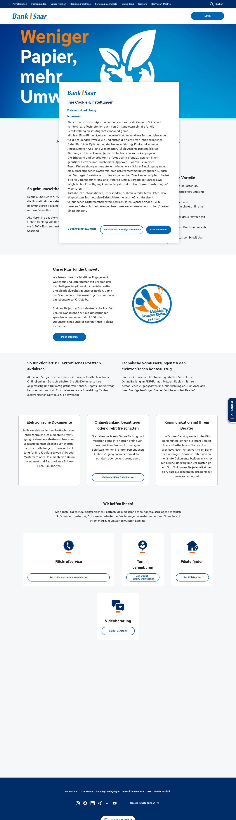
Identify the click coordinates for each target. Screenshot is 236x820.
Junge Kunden (58, 4)
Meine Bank (128, 4)
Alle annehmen (158, 229)
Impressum (71, 791)
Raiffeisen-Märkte (161, 4)
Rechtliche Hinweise (133, 791)
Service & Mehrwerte (106, 4)
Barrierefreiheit (162, 791)
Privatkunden (20, 4)
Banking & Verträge (80, 4)
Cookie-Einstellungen (82, 229)
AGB (149, 791)
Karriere (142, 4)
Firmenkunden (38, 4)
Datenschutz (86, 791)
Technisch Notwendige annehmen (121, 229)
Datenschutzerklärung (81, 110)
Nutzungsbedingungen (107, 791)
